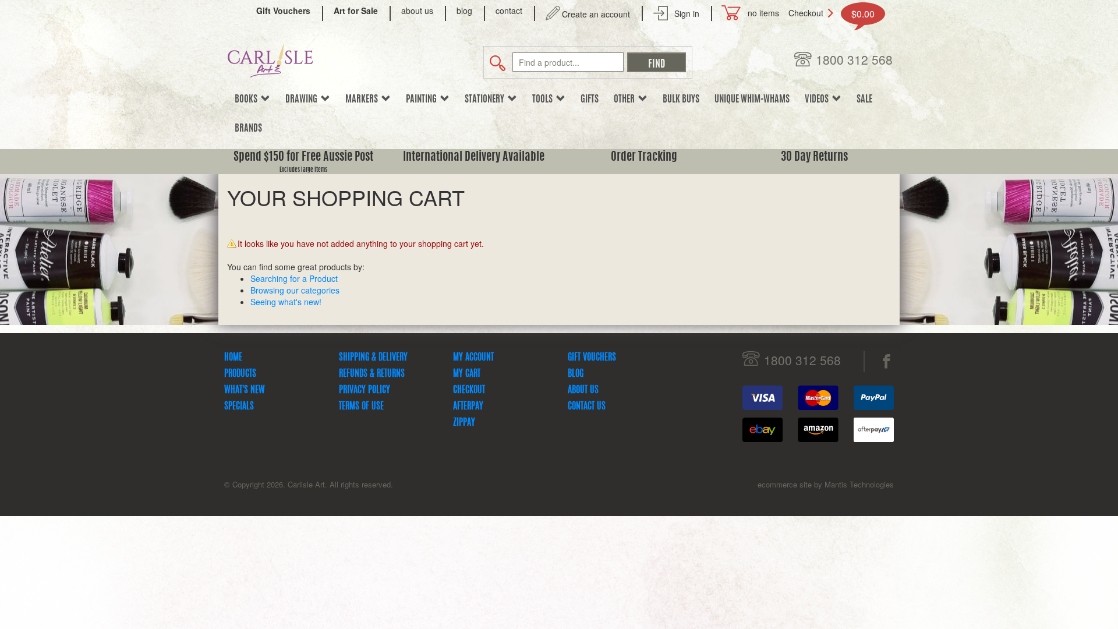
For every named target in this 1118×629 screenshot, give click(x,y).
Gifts (590, 99)
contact (509, 10)
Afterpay (468, 406)
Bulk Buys (681, 99)
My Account (473, 357)
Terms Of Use (361, 406)
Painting (423, 99)
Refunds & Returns (372, 374)
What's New (244, 390)
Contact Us (587, 406)
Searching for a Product (294, 278)
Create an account (596, 14)
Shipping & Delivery (373, 357)
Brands (248, 128)
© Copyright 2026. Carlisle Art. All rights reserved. (308, 484)
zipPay (464, 422)
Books (248, 99)
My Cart (466, 374)
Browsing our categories (294, 290)
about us (417, 10)
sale (864, 99)
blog (464, 10)
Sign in (686, 13)
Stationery (486, 99)
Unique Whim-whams (752, 99)
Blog (575, 374)
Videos (818, 99)
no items (763, 13)
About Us (583, 390)
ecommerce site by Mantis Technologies (826, 484)
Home (233, 357)
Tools (544, 99)
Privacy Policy (364, 390)
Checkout (805, 12)
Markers (363, 99)
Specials (239, 406)
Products (240, 374)
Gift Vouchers (592, 357)
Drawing (303, 99)
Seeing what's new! (285, 302)
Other (626, 99)
